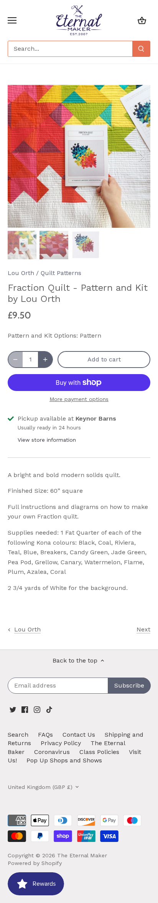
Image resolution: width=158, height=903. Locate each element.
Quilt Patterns (61, 273)
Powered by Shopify (35, 863)
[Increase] (45, 359)
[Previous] (17, 156)
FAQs (45, 734)
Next (143, 629)
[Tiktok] (49, 709)
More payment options (79, 399)
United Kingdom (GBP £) (40, 787)
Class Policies (99, 752)
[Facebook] (24, 709)
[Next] (140, 156)
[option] (79, 156)
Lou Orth (21, 273)
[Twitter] (13, 709)
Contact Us (79, 734)
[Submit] (141, 48)
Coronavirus (52, 752)
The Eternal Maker (82, 855)
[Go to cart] (141, 20)
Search (18, 734)
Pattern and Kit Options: (43, 335)
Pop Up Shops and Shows (64, 760)
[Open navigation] (12, 20)
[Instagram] (37, 709)
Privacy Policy (61, 743)
